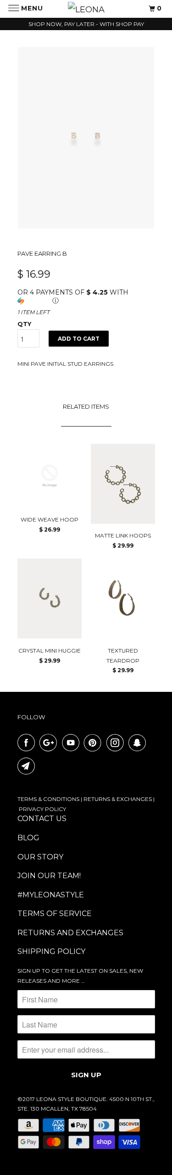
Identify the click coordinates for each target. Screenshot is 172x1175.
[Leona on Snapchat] (139, 742)
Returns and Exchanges (70, 932)
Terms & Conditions (48, 799)
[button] (86, 296)
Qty (24, 323)
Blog (28, 837)
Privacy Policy (42, 809)
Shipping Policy (51, 951)
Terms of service (54, 913)
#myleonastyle (50, 894)
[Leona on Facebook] (28, 742)
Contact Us (42, 818)
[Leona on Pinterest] (94, 742)
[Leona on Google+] (50, 742)
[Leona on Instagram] (117, 742)
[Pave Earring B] (86, 138)
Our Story (40, 857)
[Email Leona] (28, 766)
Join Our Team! (49, 875)
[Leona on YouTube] (72, 742)
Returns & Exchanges (117, 799)
